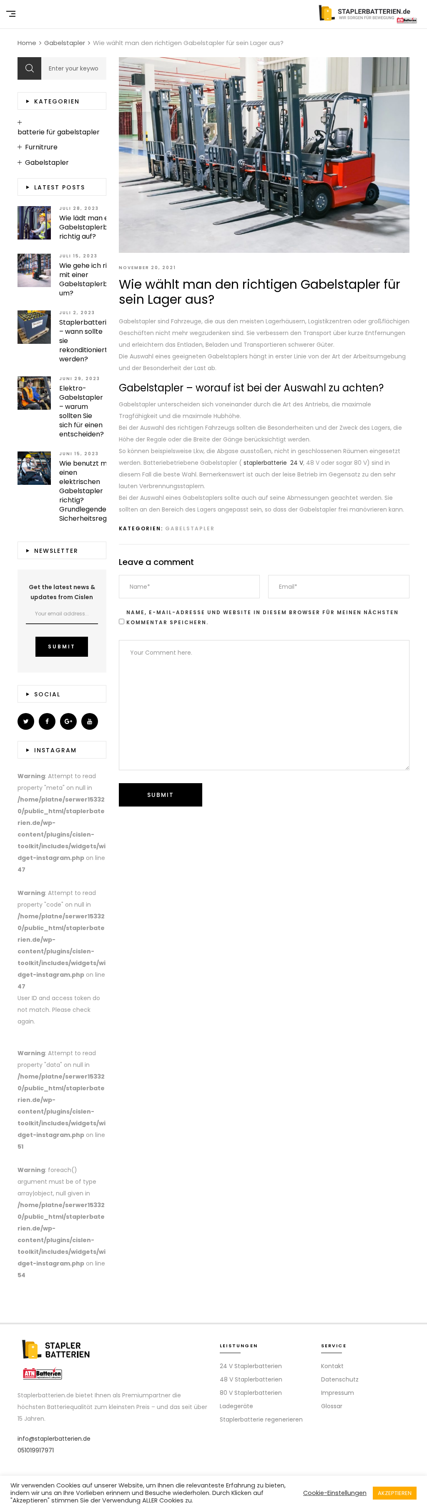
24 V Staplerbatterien (251, 1366)
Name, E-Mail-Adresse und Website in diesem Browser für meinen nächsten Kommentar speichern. (262, 617)
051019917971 (36, 1450)
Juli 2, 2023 (77, 313)
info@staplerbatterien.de (54, 1438)
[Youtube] (89, 721)
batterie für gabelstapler (59, 132)
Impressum (337, 1393)
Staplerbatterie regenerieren (261, 1419)
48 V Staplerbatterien (251, 1379)
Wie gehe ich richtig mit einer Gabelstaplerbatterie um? (94, 279)
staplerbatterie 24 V (273, 463)
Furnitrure (41, 147)
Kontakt (332, 1366)
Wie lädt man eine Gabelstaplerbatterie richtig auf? (94, 227)
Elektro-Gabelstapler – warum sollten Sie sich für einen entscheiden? (81, 411)
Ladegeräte (236, 1406)
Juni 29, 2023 (79, 379)
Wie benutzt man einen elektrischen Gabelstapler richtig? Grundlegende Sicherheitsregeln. (88, 491)
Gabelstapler (190, 528)
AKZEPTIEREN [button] (395, 1493)
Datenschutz (340, 1379)
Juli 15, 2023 (78, 256)
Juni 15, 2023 (79, 454)
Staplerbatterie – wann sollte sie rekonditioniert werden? (85, 341)
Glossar (331, 1406)
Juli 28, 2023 (79, 208)
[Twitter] (26, 721)
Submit (61, 646)
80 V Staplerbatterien (251, 1393)
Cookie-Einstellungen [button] (335, 1493)
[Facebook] (47, 721)
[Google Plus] (68, 721)
